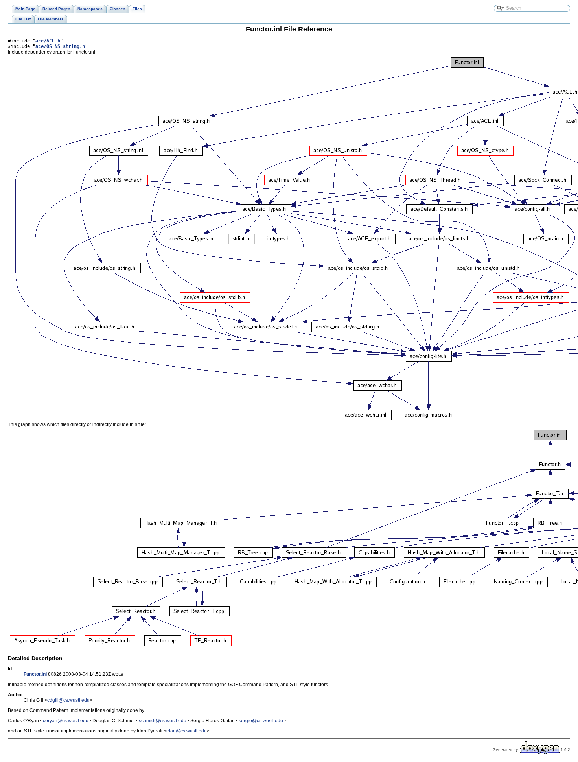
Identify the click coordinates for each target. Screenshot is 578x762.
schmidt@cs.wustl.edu (162, 720)
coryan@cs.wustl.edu (65, 720)
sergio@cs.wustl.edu (261, 720)
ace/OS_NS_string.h (60, 46)
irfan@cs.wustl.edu (186, 731)
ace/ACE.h (47, 41)
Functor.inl (35, 674)
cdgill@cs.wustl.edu (68, 700)
